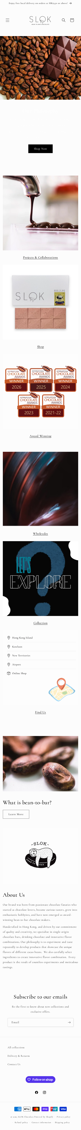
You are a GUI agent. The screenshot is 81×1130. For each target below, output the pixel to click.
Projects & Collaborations (40, 257)
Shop (40, 347)
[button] (7, 20)
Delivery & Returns (19, 1055)
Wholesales (40, 534)
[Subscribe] (69, 1022)
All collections (16, 1047)
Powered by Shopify (43, 1116)
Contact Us (14, 1064)
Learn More (16, 814)
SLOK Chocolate (26, 1116)
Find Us (40, 712)
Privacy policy (63, 1117)
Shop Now (40, 148)
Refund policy (21, 1122)
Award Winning (40, 436)
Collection (41, 623)
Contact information (41, 1122)
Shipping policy (62, 1122)
